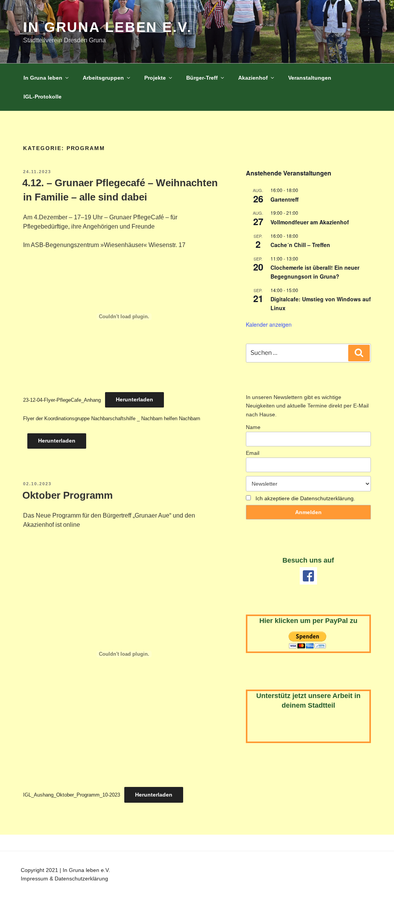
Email (252, 453)
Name (253, 427)
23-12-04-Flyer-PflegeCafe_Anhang (62, 400)
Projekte (155, 78)
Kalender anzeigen (269, 324)
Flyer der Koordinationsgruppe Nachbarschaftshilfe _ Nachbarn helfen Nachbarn (111, 418)
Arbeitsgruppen (103, 78)
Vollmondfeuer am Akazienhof (309, 222)
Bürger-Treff (202, 78)
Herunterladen (134, 399)
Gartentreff (284, 199)
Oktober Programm (67, 495)
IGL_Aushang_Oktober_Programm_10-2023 (71, 795)
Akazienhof (253, 78)
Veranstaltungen (309, 78)
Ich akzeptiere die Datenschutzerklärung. (305, 498)
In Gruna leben (42, 78)
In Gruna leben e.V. (107, 27)
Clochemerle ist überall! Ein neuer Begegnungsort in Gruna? (314, 272)
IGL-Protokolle (42, 97)
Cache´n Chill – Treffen (300, 245)
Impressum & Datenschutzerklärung (64, 878)
